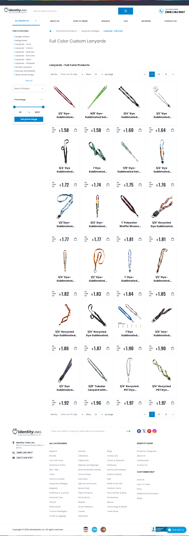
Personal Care (56, 497)
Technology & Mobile (117, 506)
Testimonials (143, 460)
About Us (141, 456)
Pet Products (84, 497)
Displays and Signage (88, 465)
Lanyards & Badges (58, 483)
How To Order (143, 484)
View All (28, 80)
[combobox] (26, 88)
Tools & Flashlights (58, 511)
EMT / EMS (53, 469)
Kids (109, 479)
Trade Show (112, 511)
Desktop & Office (57, 465)
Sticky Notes (55, 506)
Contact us (171, 21)
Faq (126, 21)
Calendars (83, 456)
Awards (81, 451)
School (52, 502)
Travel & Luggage (57, 516)
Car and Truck (56, 460)
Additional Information (147, 493)
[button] (28, 99)
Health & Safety (114, 474)
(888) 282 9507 (24, 452)
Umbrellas (83, 516)
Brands (52, 456)
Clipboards (83, 460)
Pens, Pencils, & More (116, 493)
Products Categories (146, 451)
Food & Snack (84, 474)
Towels (81, 511)
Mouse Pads (83, 488)
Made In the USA (114, 483)
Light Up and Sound (87, 483)
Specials (105, 21)
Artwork (146, 21)
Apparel (53, 451)
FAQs (139, 489)
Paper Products (85, 493)
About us (54, 21)
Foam (52, 474)
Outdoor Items (114, 488)
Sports (110, 502)
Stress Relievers (85, 506)
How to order (80, 21)
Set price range (29, 119)
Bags (109, 451)
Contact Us (142, 465)
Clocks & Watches (115, 460)
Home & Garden (57, 479)
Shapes (81, 502)
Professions (112, 497)
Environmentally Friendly (89, 469)
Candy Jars (112, 456)
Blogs (139, 498)
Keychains (83, 479)
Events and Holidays (116, 469)
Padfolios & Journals (59, 493)
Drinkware (111, 465)
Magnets (53, 488)
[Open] (42, 88)
